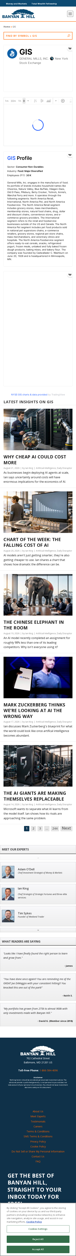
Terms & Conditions (38, 1131)
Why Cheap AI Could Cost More (35, 459)
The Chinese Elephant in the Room (34, 625)
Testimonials (38, 1121)
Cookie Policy (38, 1146)
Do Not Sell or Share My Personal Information (38, 1151)
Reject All (38, 1239)
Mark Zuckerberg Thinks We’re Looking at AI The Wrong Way (34, 710)
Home (7, 26)
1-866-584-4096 (49, 1070)
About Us (38, 1111)
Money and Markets (16, 3)
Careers (38, 1126)
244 (55, 828)
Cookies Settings (37, 1228)
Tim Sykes (25, 913)
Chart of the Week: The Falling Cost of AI (32, 542)
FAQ (38, 1161)
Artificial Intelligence (46, 468)
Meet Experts (38, 1116)
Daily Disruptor (64, 468)
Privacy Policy (38, 1141)
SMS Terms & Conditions (38, 1136)
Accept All (38, 1249)
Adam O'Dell (26, 869)
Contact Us (38, 1156)
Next (66, 828)
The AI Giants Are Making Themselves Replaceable (35, 796)
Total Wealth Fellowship (44, 3)
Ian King (23, 888)
